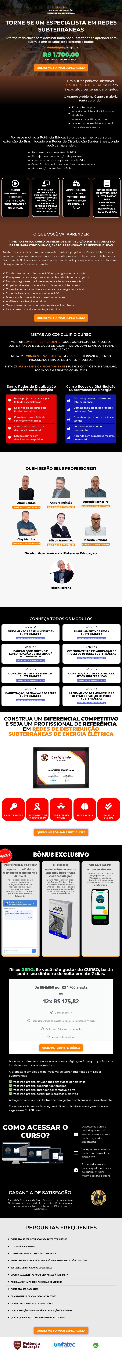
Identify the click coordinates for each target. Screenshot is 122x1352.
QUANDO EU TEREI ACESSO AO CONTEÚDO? (32, 1303)
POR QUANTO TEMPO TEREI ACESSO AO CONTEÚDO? (36, 1282)
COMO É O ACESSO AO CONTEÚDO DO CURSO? (33, 1253)
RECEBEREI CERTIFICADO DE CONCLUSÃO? (31, 1267)
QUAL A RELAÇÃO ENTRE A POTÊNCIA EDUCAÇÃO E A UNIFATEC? (42, 1310)
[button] (61, 1239)
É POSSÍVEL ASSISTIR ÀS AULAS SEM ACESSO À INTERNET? (39, 1275)
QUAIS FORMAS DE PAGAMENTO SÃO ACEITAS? (33, 1296)
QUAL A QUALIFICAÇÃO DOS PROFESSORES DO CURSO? (38, 1317)
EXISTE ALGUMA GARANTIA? (24, 1289)
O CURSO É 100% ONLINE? (24, 1246)
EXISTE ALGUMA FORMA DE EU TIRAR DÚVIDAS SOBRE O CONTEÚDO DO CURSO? (50, 1260)
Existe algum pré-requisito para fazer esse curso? (39, 1239)
